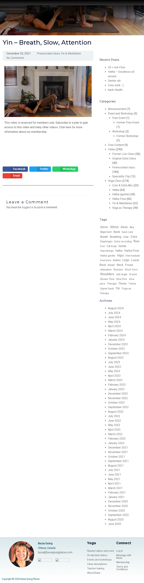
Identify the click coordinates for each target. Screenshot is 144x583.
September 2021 (118, 461)
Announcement (117, 109)
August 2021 (116, 465)
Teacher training (95, 568)
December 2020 (118, 501)
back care (127, 232)
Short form (131, 269)
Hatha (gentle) (120, 194)
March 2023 (115, 380)
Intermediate (133, 255)
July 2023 (114, 362)
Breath (104, 236)
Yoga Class (115, 180)
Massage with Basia (123, 556)
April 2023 (114, 375)
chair (126, 236)
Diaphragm (106, 241)
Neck (120, 265)
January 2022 (116, 443)
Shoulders (107, 274)
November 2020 (118, 506)
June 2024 (114, 317)
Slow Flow (121, 279)
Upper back (107, 288)
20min (104, 227)
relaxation (106, 269)
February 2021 (117, 492)
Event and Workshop (120, 113)
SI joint (133, 274)
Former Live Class (123, 154)
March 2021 (115, 488)
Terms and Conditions (122, 568)
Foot (102, 246)
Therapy (112, 283)
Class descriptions (97, 564)
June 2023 (114, 366)
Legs (125, 260)
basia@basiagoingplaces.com (55, 552)
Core (133, 236)
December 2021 (118, 447)
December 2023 (118, 344)
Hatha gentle (107, 255)
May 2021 (114, 479)
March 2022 (115, 434)
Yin (118, 288)
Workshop (118, 131)
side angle (121, 274)
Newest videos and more (100, 550)
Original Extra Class (124, 158)
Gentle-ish (114, 80)
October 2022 (116, 402)
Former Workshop (127, 136)
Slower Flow (107, 279)
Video (111, 149)
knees (117, 260)
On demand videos (97, 555)
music (111, 265)
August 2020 (116, 519)
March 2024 (115, 330)
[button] (15, 169)
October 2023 (116, 348)
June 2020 (114, 524)
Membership (123, 562)
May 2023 (114, 371)
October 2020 (116, 510)
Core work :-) (116, 85)
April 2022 (114, 429)
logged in (27, 207)
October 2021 (116, 456)
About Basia (93, 572)
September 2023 (118, 353)
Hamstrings (107, 250)
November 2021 (118, 452)
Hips (120, 255)
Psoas (129, 265)
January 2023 (116, 389)
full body (112, 246)
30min (114, 227)
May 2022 (114, 425)
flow (136, 241)
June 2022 (114, 420)
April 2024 (114, 326)
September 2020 (118, 515)
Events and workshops (99, 559)
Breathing (115, 236)
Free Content (116, 145)
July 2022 (114, 416)
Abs (132, 227)
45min (124, 227)
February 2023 (117, 384)
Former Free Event (127, 122)
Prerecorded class (123, 167)
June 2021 (114, 474)
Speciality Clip (121, 176)
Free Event (118, 118)
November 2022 (118, 398)
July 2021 (114, 470)
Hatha (115, 190)
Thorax (122, 283)
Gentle (122, 246)
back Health (115, 89)
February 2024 (117, 335)
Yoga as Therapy (122, 207)
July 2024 (114, 313)
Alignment (106, 232)
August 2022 (116, 411)
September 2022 (118, 407)
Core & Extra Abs (122, 185)
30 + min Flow (116, 67)
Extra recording (123, 241)
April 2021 (114, 483)
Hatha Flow (119, 199)
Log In (119, 550)
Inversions (105, 260)
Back (116, 232)
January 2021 (116, 497)
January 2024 (116, 339)
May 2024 (114, 321)
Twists (132, 283)
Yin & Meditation (122, 203)
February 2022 (117, 438)
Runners (118, 269)
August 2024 (116, 308)
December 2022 (118, 393)
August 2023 (116, 357)
